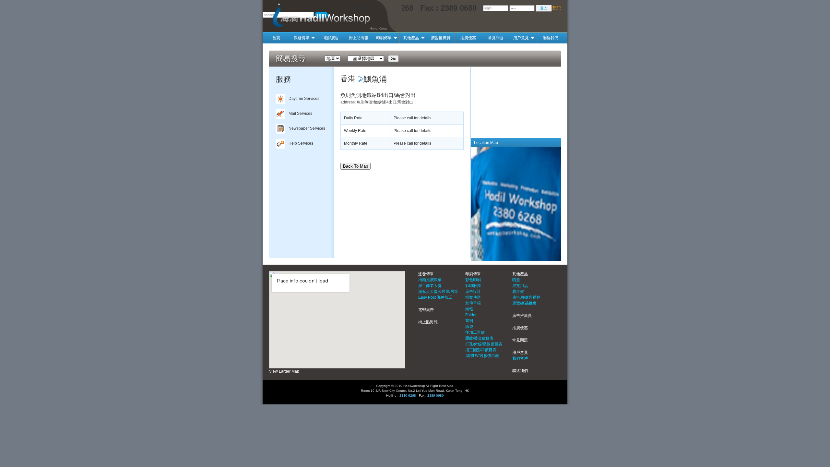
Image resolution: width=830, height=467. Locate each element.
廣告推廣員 (440, 38)
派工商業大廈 (430, 285)
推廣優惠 (468, 38)
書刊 (469, 320)
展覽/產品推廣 (524, 303)
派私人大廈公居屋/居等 (438, 291)
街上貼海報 (358, 38)
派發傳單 (301, 38)
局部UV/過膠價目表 (482, 355)
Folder (471, 315)
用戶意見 (521, 38)
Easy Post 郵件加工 (435, 297)
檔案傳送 (473, 297)
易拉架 (518, 291)
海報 (469, 309)
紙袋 (469, 326)
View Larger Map (284, 371)
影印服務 (473, 285)
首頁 (276, 38)
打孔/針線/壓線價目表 (483, 344)
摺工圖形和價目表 (480, 350)
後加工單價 (475, 332)
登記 (556, 8)
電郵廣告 (331, 38)
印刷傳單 (384, 38)
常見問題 (496, 38)
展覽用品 (520, 285)
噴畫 (516, 280)
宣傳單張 (473, 303)
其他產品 (411, 38)
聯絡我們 (550, 38)
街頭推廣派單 (430, 280)
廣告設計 (473, 291)
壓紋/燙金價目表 (479, 338)
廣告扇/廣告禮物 (526, 297)
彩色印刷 (473, 280)
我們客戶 (520, 358)
